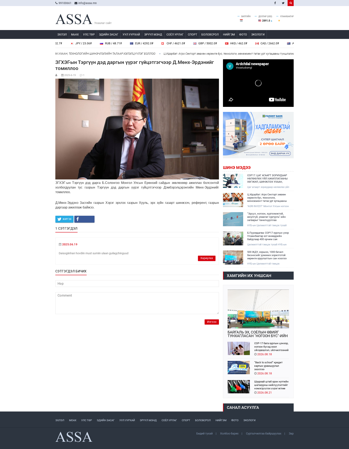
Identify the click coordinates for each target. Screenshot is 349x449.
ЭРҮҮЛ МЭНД (153, 34)
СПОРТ (192, 34)
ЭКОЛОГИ (258, 34)
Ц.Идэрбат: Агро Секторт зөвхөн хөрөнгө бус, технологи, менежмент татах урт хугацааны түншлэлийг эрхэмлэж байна (227, 53)
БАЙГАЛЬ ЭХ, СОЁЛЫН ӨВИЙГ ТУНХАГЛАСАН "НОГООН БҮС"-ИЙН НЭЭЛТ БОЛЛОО (258, 334)
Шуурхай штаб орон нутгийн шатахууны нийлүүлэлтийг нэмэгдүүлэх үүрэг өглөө (271, 385)
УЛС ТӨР (89, 34)
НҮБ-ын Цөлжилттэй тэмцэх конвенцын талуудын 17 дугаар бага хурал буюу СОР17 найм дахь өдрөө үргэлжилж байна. (268, 263)
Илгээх (212, 322)
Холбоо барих (229, 433)
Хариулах (206, 258)
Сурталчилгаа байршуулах (263, 433)
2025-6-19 (70, 75)
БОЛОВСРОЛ (210, 34)
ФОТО (243, 34)
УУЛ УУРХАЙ (131, 34)
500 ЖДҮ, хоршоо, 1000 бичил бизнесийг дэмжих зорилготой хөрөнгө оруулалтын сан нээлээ (267, 255)
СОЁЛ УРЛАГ (175, 34)
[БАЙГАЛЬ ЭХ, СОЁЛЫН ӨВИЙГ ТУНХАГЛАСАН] (258, 309)
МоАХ (75, 34)
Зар (291, 433)
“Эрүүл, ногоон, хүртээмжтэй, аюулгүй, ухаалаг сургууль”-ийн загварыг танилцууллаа (266, 217)
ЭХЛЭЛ (62, 34)
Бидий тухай (204, 433)
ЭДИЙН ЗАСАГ (108, 34)
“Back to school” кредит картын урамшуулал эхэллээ (268, 365)
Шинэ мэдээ (237, 167)
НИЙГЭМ (229, 34)
